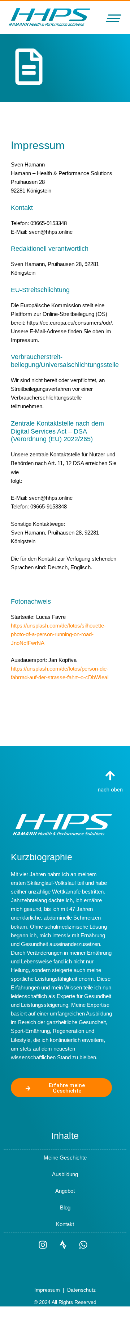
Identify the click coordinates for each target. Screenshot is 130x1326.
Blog (65, 1208)
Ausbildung (65, 1174)
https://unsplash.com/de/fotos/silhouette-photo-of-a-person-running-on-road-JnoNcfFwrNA (58, 634)
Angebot (65, 1191)
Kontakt (65, 1224)
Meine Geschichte (65, 1158)
